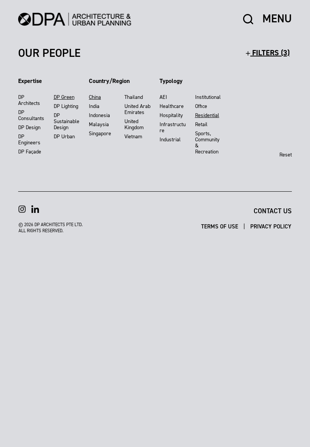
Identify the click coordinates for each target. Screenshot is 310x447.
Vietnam (133, 136)
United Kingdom (134, 124)
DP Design (29, 127)
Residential (207, 115)
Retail (201, 124)
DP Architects (29, 100)
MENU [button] (277, 19)
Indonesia (99, 115)
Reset (285, 154)
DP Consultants (31, 115)
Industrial (170, 139)
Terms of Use (220, 226)
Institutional (208, 97)
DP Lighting (66, 106)
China (95, 97)
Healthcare (172, 106)
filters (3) (270, 52)
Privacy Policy (270, 226)
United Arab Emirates (137, 109)
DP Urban (64, 136)
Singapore (100, 133)
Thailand (133, 97)
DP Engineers (29, 139)
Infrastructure (173, 127)
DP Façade (29, 151)
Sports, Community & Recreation (207, 142)
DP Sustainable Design (66, 121)
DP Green (64, 97)
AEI (163, 97)
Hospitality (171, 115)
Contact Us (272, 211)
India (94, 106)
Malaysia (99, 124)
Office (201, 106)
